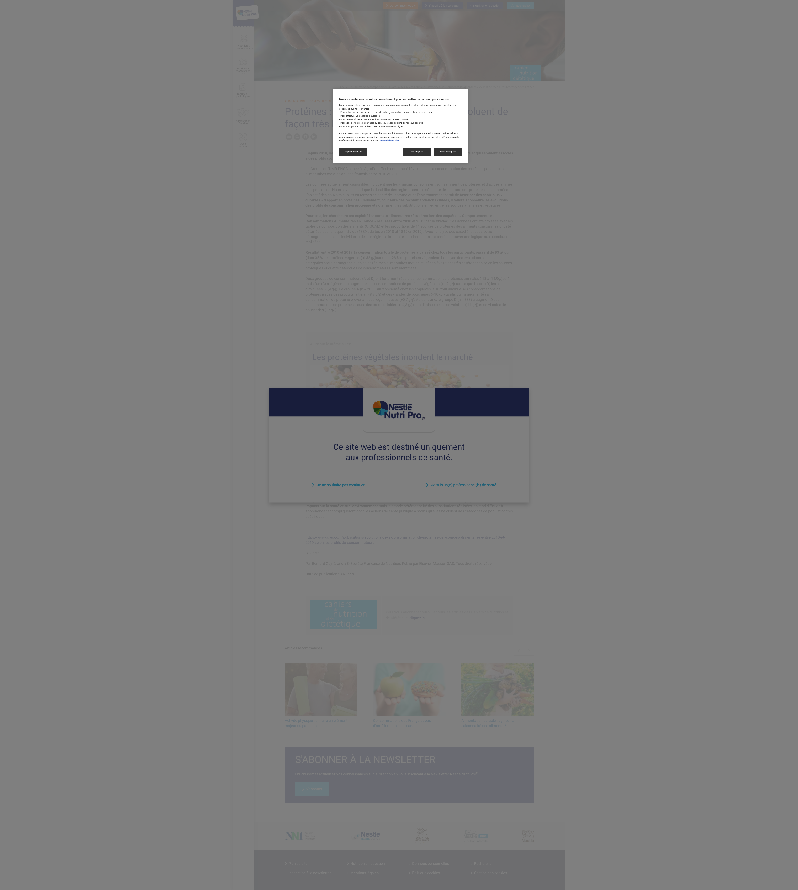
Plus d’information (389, 140)
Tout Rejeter (417, 151)
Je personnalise (353, 151)
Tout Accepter (448, 151)
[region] (400, 126)
